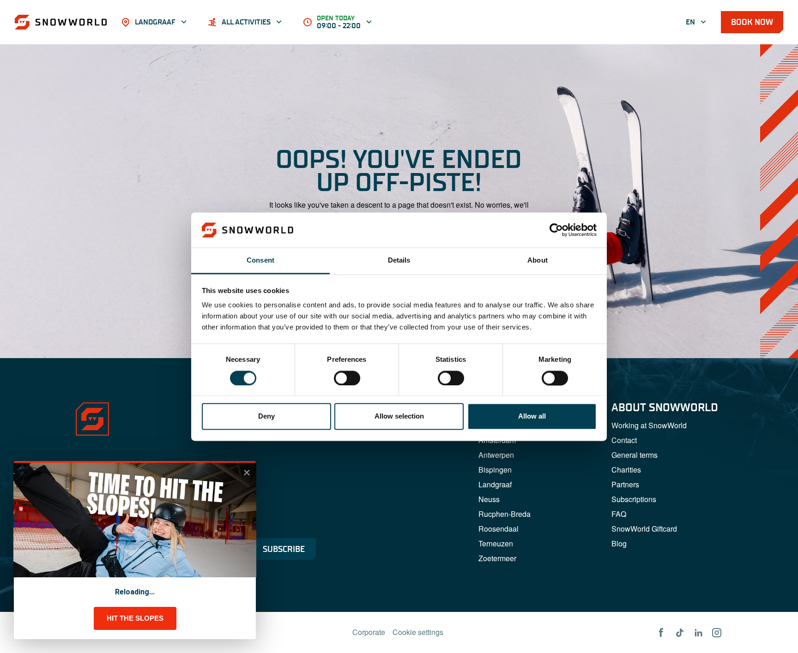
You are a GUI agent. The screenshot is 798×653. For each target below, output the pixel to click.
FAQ (618, 514)
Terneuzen (495, 543)
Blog (619, 543)
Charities (626, 469)
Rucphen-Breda (504, 514)
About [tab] (537, 260)
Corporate (368, 632)
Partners (625, 484)
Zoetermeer (497, 558)
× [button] (246, 472)
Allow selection (399, 416)
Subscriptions (633, 499)
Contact (624, 440)
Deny (266, 416)
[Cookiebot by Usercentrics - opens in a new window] (556, 230)
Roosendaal (498, 528)
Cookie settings (418, 632)
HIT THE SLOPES (135, 618)
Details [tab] (399, 260)
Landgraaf (495, 484)
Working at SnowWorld (649, 425)
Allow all (532, 416)
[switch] (347, 378)
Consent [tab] (260, 260)
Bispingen (495, 469)
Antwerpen (496, 454)
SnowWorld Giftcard (644, 528)
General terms (634, 454)
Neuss (489, 499)
